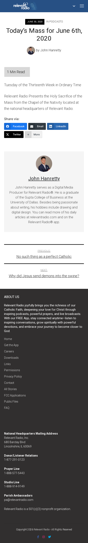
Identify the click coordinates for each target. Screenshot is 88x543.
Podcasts (56, 21)
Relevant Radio (42, 529)
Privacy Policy (13, 376)
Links (7, 364)
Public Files (11, 401)
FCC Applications (15, 395)
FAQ (6, 407)
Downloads (11, 357)
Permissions (12, 370)
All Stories (10, 389)
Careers (9, 351)
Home (8, 339)
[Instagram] (43, 537)
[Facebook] (38, 537)
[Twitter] (49, 537)
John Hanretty (50, 50)
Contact (9, 382)
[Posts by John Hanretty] (31, 50)
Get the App (11, 345)
